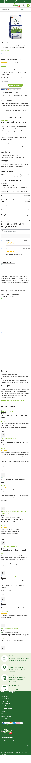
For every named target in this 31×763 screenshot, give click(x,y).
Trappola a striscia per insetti (13, 550)
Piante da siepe (4, 701)
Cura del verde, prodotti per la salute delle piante (16, 45)
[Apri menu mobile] (2, 5)
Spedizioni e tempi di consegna (8, 715)
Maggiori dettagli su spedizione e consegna (13, 400)
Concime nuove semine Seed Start (13, 481)
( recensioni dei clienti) (14, 62)
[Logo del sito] (15, 5)
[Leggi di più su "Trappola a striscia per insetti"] (3, 573)
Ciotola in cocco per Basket (12, 608)
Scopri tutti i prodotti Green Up (10, 294)
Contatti (3, 713)
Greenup (21, 105)
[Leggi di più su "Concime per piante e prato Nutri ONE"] (3, 475)
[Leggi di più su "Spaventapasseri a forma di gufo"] (3, 648)
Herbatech (26, 105)
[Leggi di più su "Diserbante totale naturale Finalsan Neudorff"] (3, 543)
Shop (5, 45)
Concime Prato (8, 47)
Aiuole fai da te (4, 696)
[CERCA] (18, 9)
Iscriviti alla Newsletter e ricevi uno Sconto (11, 740)
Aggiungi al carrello (15, 85)
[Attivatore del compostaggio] (11, 575)
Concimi (3, 47)
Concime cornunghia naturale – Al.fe (14, 416)
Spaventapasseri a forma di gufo (15, 634)
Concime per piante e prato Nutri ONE (15, 443)
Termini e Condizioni (6, 716)
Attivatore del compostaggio (13, 580)
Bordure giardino (5, 705)
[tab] (8, 110)
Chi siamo (3, 711)
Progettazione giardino (6, 695)
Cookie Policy (4, 720)
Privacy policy (4, 718)
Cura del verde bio (5, 703)
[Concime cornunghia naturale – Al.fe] (7, 411)
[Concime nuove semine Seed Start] (8, 477)
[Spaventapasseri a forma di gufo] (9, 628)
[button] (3, 508)
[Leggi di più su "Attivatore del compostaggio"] (3, 599)
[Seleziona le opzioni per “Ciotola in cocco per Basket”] (3, 625)
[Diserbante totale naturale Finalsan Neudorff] (15, 512)
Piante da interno (5, 698)
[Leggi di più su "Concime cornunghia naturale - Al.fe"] (3, 435)
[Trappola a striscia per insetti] (9, 546)
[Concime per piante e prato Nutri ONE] (9, 438)
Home (2, 45)
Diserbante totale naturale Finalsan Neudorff (12, 520)
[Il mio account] (23, 5)
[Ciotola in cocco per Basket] (8, 601)
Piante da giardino (5, 700)
